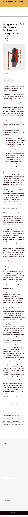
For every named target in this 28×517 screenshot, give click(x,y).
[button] (21, 15)
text (6, 130)
